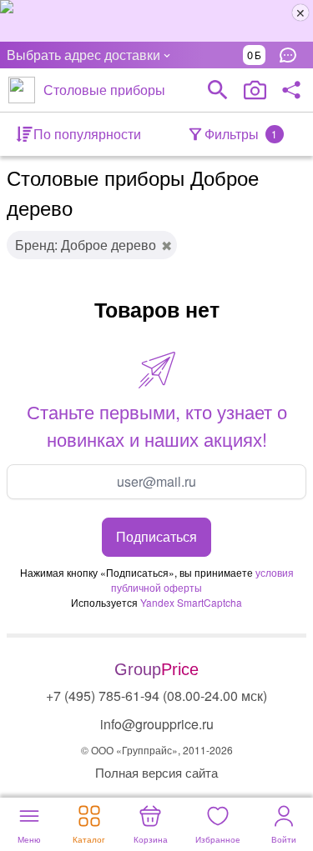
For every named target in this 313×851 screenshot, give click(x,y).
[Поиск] (218, 90)
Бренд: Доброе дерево (85, 244)
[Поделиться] (291, 90)
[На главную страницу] (21, 90)
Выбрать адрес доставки (83, 54)
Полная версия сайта (156, 772)
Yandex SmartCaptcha (191, 602)
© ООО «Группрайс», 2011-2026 (157, 750)
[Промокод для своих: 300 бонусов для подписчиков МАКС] (156, 21)
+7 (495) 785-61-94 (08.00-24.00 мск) (156, 695)
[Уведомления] (292, 55)
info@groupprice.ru (157, 723)
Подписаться (156, 536)
